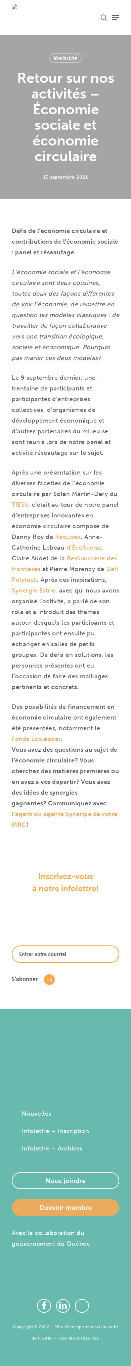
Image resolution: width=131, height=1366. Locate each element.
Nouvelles (36, 1113)
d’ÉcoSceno (84, 547)
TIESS (20, 504)
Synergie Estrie (33, 590)
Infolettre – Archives (52, 1148)
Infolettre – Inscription (55, 1131)
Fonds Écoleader (36, 739)
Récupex (68, 537)
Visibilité (65, 58)
